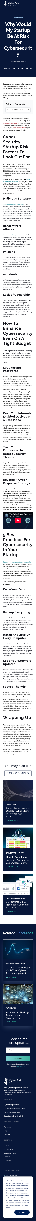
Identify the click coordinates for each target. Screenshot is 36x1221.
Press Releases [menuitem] (9, 1149)
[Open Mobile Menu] (32, 3)
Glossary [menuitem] (7, 1134)
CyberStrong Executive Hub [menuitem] (13, 1116)
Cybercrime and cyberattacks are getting (17, 562)
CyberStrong (11, 804)
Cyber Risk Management (15, 898)
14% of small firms (19, 128)
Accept (22, 1212)
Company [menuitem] (8, 1140)
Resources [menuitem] (7, 1127)
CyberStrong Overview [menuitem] (12, 1105)
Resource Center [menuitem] (11, 1121)
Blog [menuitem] (5, 1131)
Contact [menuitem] (7, 1145)
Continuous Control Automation (15, 853)
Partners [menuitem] (7, 1157)
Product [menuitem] (8, 1099)
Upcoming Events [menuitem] (10, 1153)
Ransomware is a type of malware (14, 235)
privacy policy (21, 1066)
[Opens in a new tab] (14, 68)
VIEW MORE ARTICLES (18, 773)
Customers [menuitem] (8, 1160)
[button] (14, 68)
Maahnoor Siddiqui (19, 61)
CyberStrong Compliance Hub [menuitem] (14, 1108)
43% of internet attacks (11, 123)
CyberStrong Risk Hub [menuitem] (12, 1112)
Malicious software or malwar (13, 204)
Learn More (11, 820)
